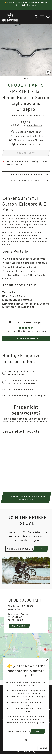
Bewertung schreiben (26, 338)
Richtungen (19, 626)
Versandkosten (34, 125)
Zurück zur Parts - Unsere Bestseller (28, 497)
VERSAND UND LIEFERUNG (25, 174)
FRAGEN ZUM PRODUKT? (26, 180)
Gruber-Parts (26, 84)
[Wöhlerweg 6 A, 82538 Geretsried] (26, 634)
